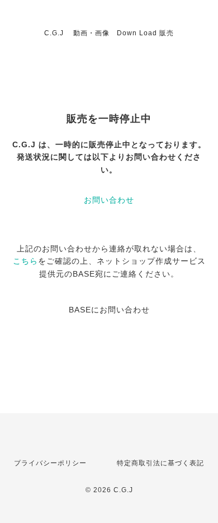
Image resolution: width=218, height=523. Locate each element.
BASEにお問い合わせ (109, 309)
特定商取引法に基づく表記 (160, 463)
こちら (25, 260)
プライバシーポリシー (50, 463)
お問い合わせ (109, 199)
